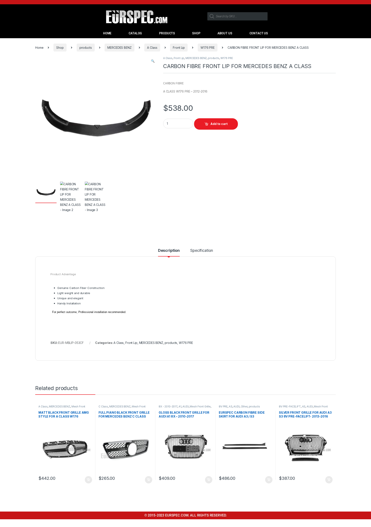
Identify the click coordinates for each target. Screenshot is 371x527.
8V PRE (223, 406)
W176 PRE (208, 47)
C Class (103, 406)
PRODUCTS (167, 33)
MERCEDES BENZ (119, 47)
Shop (60, 47)
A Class (152, 47)
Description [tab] (169, 251)
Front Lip (179, 47)
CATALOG (135, 33)
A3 (230, 406)
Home (39, 47)
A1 (180, 406)
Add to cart (219, 124)
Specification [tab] (201, 251)
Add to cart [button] (88, 479)
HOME (107, 33)
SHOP (196, 33)
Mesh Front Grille (200, 406)
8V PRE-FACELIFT (290, 406)
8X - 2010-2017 (168, 406)
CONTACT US (258, 33)
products (85, 47)
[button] (153, 61)
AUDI (185, 406)
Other (244, 406)
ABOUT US (224, 33)
